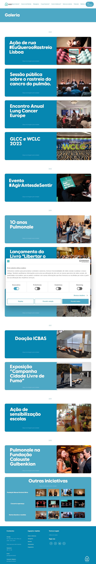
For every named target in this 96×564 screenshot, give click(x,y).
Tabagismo (36, 4)
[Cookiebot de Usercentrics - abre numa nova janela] (80, 261)
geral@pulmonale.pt (11, 555)
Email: (8, 553)
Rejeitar (20, 301)
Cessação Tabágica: (11, 559)
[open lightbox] (74, 51)
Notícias (83, 4)
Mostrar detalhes (79, 295)
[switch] (37, 288)
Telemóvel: (9, 548)
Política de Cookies (53, 535)
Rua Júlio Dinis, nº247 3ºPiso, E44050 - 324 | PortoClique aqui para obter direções (14, 541)
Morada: (9, 536)
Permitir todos (75, 301)
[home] (9, 4)
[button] (15, 4)
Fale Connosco (89, 4)
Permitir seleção (48, 301)
